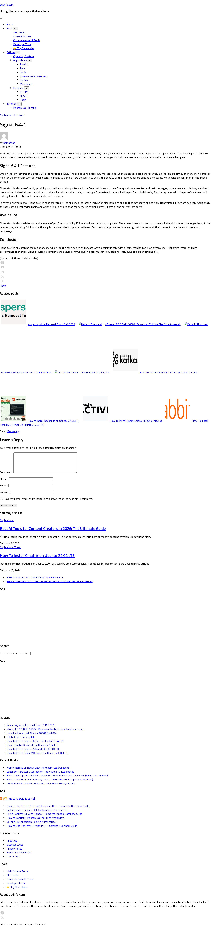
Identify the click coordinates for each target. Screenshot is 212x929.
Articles (11, 52)
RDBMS (24, 92)
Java (22, 68)
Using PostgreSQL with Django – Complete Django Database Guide (44, 814)
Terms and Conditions (19, 852)
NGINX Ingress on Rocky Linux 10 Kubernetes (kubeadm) (38, 768)
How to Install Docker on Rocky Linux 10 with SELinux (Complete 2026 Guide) (50, 779)
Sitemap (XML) (15, 845)
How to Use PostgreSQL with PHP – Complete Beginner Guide (42, 826)
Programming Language (33, 76)
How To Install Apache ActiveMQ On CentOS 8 (33, 749)
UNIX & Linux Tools (17, 871)
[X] (106, 276)
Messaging (13, 431)
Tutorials (12, 104)
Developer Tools (22, 44)
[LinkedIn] (106, 272)
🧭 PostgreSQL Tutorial (19, 798)
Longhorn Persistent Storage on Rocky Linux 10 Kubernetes (40, 772)
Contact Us (13, 856)
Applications (20, 60)
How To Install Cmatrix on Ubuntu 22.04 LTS (37, 555)
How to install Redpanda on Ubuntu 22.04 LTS (32, 745)
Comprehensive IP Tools (26, 40)
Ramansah (9, 143)
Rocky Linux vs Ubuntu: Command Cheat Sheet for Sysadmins (41, 783)
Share (3, 286)
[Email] (106, 267)
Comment (6, 472)
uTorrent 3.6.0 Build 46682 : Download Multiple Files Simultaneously (44, 729)
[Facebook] (106, 262)
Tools (10, 28)
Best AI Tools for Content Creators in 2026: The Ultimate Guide (53, 528)
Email (4, 485)
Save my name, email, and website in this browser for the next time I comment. (48, 499)
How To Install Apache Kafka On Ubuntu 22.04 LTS (35, 741)
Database (18, 88)
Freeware (19, 115)
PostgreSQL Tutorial (24, 108)
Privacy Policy (14, 849)
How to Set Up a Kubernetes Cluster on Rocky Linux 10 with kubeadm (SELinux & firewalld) (57, 775)
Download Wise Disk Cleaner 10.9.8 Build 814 (32, 733)
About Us (12, 841)
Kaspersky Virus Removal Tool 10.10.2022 (30, 725)
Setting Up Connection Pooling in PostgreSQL (32, 822)
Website (4, 492)
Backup (24, 80)
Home (10, 24)
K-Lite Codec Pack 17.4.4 (20, 737)
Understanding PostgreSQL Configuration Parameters (37, 810)
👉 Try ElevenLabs (23, 48)
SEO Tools (19, 32)
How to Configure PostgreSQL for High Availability (35, 818)
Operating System (23, 56)
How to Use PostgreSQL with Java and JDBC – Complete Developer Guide (48, 806)
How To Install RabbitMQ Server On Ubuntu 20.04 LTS (37, 753)
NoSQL (24, 96)
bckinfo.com (6, 5)
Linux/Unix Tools (22, 36)
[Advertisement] (99, 617)
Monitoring (26, 84)
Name (4, 479)
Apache (24, 64)
